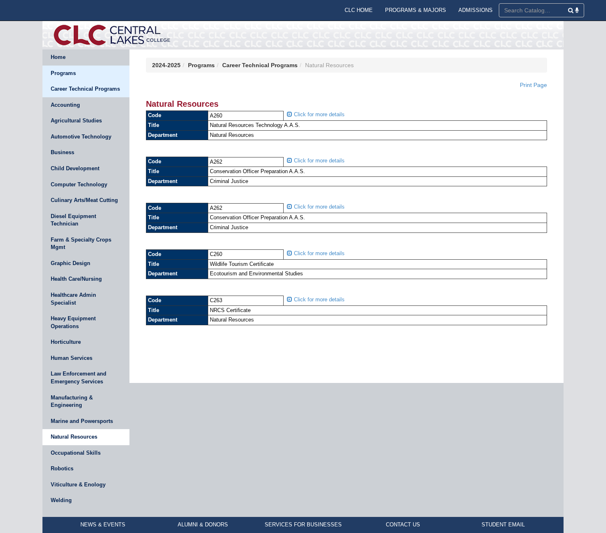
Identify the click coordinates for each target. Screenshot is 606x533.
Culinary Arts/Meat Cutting (84, 200)
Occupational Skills (76, 453)
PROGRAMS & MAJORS (415, 10)
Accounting (65, 105)
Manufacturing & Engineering (72, 401)
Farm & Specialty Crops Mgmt (81, 244)
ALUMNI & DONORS (203, 524)
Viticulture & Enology (78, 484)
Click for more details (318, 114)
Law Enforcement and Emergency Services (78, 378)
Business (62, 152)
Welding (61, 500)
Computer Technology (79, 184)
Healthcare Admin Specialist (73, 299)
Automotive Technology (81, 137)
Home (58, 57)
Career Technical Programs (85, 89)
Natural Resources (74, 437)
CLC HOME (359, 10)
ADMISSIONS (475, 10)
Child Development (75, 168)
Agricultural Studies (76, 120)
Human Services (71, 358)
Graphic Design (70, 263)
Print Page (533, 85)
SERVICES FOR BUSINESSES (303, 524)
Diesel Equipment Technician (73, 220)
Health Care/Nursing (76, 279)
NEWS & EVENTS (102, 524)
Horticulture (66, 342)
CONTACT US (403, 524)
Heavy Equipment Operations (73, 322)
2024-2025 (166, 65)
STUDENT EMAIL (503, 524)
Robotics (62, 468)
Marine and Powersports (82, 421)
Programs (63, 73)
